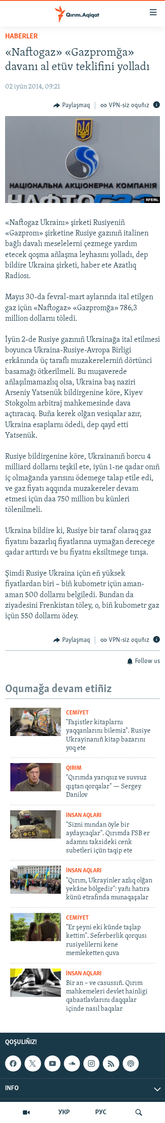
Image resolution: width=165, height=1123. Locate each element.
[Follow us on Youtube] (52, 1063)
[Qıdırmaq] (138, 1112)
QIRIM (74, 768)
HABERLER (21, 37)
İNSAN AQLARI (84, 815)
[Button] (71, 105)
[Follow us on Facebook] (13, 1063)
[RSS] (111, 1063)
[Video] (26, 1112)
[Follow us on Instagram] (91, 1063)
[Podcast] (131, 1063)
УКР (64, 1112)
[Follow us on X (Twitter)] (33, 1063)
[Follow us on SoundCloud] (72, 1063)
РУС (101, 1112)
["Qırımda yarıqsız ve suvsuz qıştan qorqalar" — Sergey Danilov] (35, 777)
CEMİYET (77, 713)
